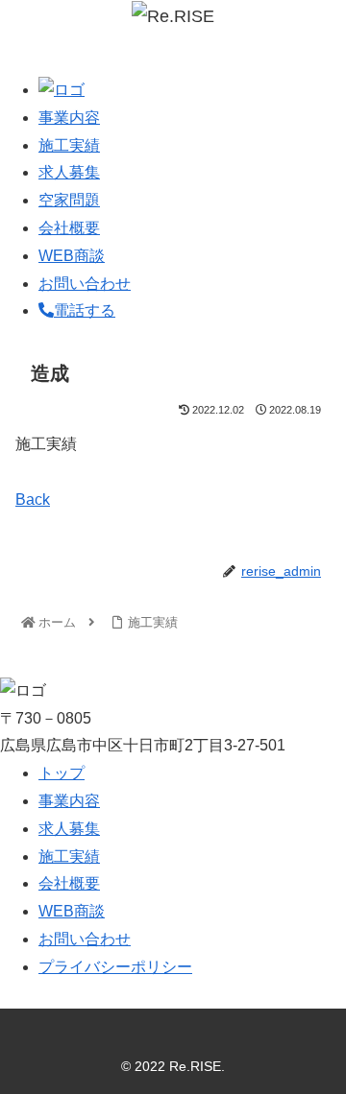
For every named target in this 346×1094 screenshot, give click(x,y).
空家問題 (69, 200)
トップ (61, 773)
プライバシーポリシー (115, 967)
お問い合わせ (84, 283)
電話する (84, 310)
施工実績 (69, 145)
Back (32, 499)
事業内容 (69, 117)
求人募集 (69, 172)
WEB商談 (71, 256)
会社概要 (69, 228)
